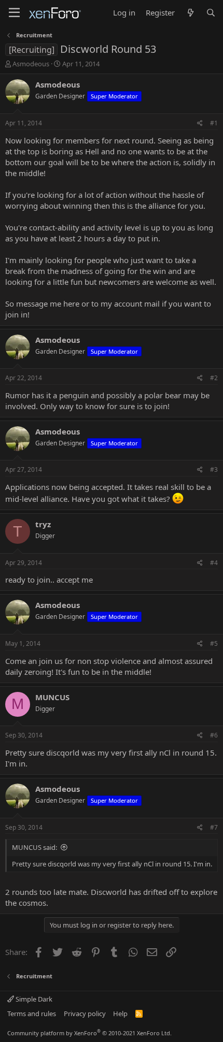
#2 (214, 377)
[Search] (211, 12)
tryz (43, 524)
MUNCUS (52, 697)
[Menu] (14, 13)
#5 (214, 643)
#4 (214, 562)
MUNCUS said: (34, 847)
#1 (214, 123)
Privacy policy (85, 1013)
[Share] (199, 123)
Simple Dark (33, 999)
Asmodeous (30, 63)
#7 (214, 827)
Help (120, 1013)
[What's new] (190, 12)
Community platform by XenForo (89, 1033)
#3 (214, 469)
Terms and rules (31, 1013)
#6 (214, 735)
